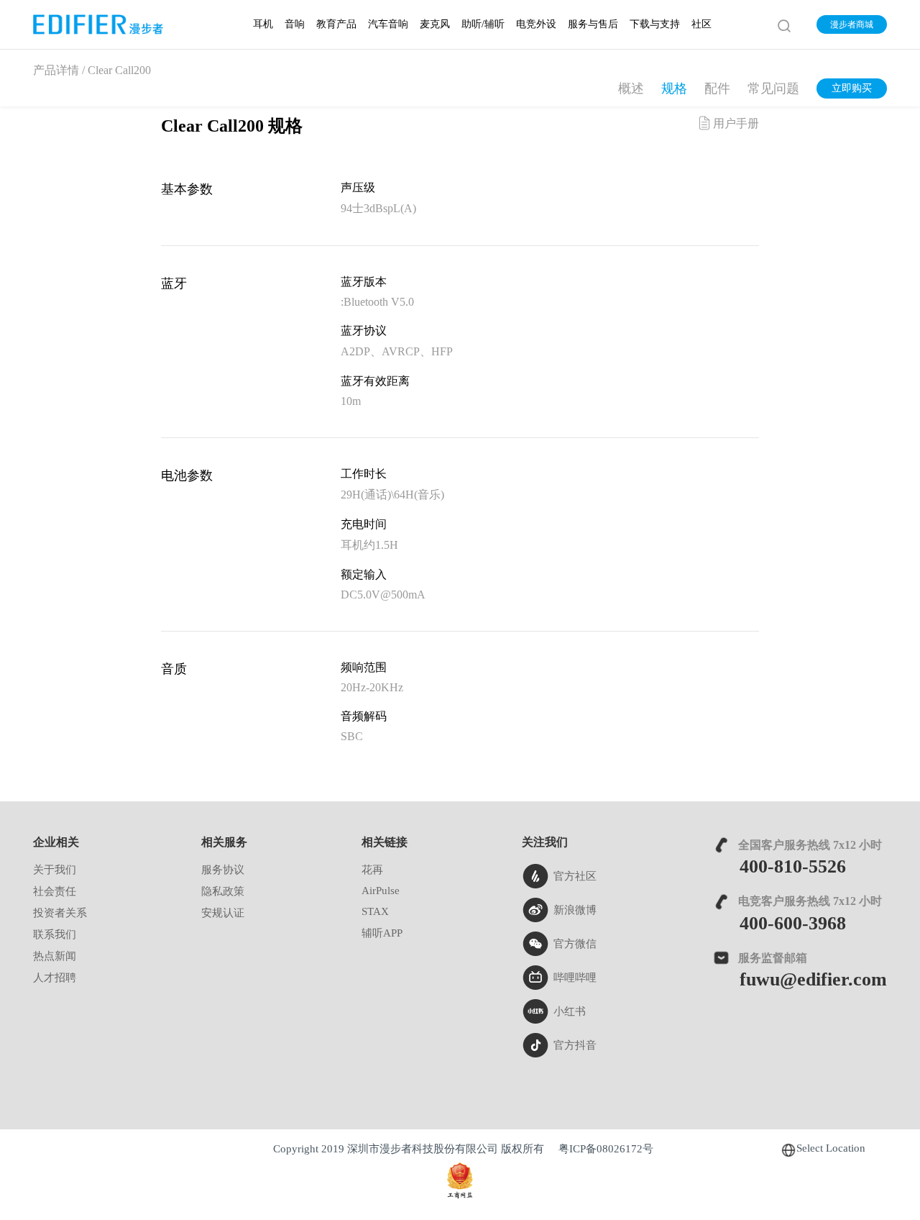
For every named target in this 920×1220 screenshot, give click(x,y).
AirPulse (381, 891)
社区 (701, 24)
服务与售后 (593, 24)
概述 (631, 89)
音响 (295, 24)
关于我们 (54, 870)
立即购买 (852, 88)
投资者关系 (60, 913)
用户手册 (736, 124)
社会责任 (54, 892)
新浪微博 (575, 910)
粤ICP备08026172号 (605, 1149)
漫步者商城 (851, 24)
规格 (674, 89)
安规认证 (222, 913)
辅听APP (382, 933)
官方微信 (575, 944)
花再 (372, 870)
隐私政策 (222, 892)
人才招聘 (54, 978)
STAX (375, 912)
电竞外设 (536, 24)
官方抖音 (575, 1046)
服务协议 (222, 870)
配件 (717, 89)
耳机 (263, 24)
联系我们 (54, 935)
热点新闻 (54, 956)
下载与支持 (655, 24)
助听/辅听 (483, 24)
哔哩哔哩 (575, 978)
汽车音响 (388, 24)
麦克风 (435, 24)
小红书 (569, 1012)
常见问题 (773, 89)
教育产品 (336, 24)
